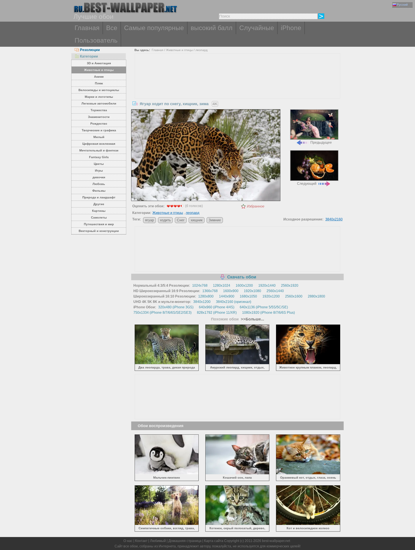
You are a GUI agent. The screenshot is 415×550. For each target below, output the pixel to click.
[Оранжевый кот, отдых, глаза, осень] (308, 473)
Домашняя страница (184, 541)
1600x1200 (244, 285)
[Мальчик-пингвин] (167, 473)
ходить (165, 220)
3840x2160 (334, 219)
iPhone (291, 27)
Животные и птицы (99, 70)
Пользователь (96, 40)
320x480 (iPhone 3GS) (175, 307)
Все (111, 27)
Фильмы (98, 190)
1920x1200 (271, 296)
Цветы (99, 164)
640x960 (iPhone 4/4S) (216, 307)
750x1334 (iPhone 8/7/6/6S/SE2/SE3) (162, 312)
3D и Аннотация (99, 63)
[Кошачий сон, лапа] (237, 473)
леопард (201, 50)
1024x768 (200, 285)
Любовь (99, 184)
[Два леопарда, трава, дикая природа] (167, 363)
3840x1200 (202, 302)
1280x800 (206, 296)
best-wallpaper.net (276, 541)
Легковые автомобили (98, 103)
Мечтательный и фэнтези (98, 150)
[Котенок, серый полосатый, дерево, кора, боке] (237, 524)
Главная (87, 27)
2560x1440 (275, 291)
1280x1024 (221, 285)
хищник (197, 220)
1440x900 (226, 296)
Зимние (215, 220)
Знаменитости (99, 117)
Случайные (256, 27)
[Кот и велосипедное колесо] (308, 524)
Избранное (255, 206)
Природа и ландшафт (98, 197)
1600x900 (230, 291)
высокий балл (212, 27)
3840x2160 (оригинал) (233, 302)
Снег (181, 220)
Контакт (141, 541)
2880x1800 (316, 296)
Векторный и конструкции (99, 231)
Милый (98, 137)
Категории (89, 56)
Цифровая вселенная (98, 143)
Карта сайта (213, 541)
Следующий (306, 183)
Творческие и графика (99, 130)
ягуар (149, 220)
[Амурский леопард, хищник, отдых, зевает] (237, 363)
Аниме (99, 76)
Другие (98, 204)
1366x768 (210, 291)
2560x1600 (293, 296)
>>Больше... (252, 319)
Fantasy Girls (99, 157)
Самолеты (99, 217)
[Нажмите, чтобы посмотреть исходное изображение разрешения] (205, 156)
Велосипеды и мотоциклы (98, 90)
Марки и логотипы (99, 96)
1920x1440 (267, 285)
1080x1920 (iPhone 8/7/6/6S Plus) (268, 312)
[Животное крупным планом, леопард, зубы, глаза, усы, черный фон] (308, 363)
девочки (99, 177)
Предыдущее (321, 142)
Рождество (98, 123)
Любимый (158, 541)
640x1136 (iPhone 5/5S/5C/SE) (264, 307)
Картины (98, 210)
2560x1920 (289, 285)
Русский (402, 4)
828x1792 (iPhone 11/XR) (217, 312)
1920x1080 (252, 291)
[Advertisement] (237, 86)
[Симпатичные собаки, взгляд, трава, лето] (167, 524)
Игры (99, 170)
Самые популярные (154, 27)
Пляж (99, 83)
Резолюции (90, 50)
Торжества (99, 110)
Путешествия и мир (99, 224)
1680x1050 (248, 296)
